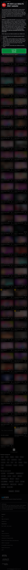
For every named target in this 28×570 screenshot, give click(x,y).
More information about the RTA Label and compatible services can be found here (13, 30)
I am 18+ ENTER (14, 51)
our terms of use (22, 54)
